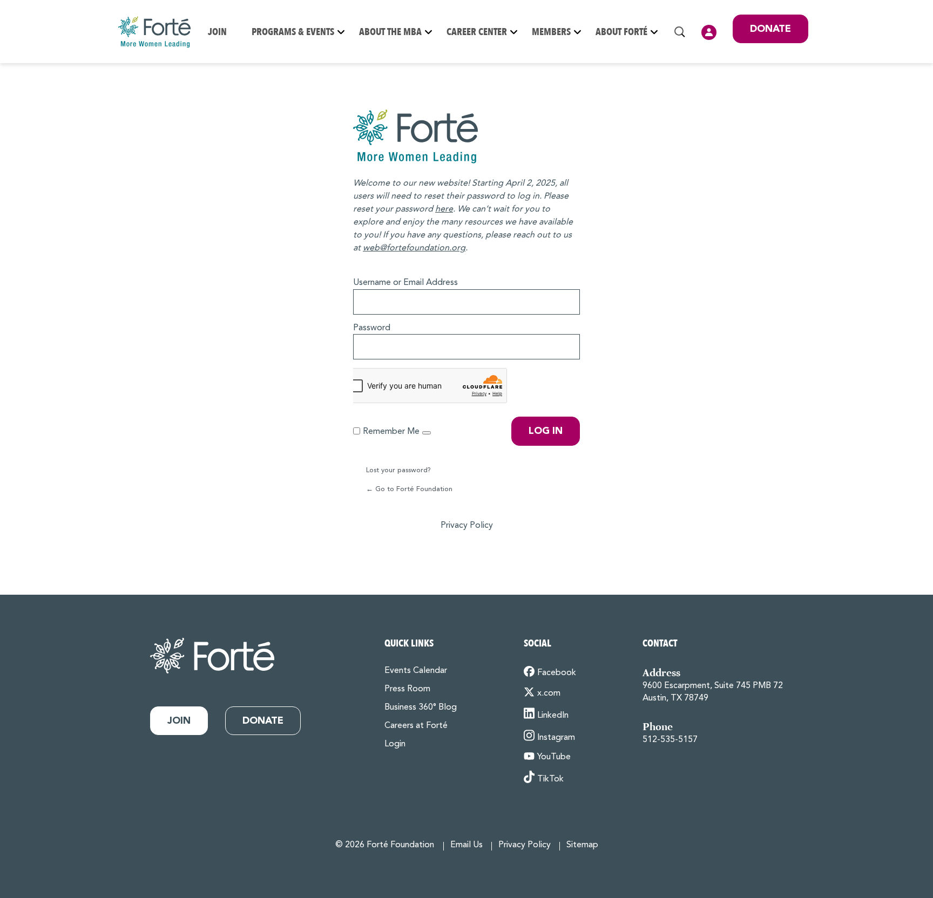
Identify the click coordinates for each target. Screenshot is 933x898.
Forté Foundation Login (466, 137)
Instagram (556, 737)
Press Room (407, 689)
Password (371, 328)
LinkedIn (553, 715)
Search (679, 31)
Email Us (466, 845)
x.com (548, 693)
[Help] (426, 432)
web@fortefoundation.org (414, 248)
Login (708, 32)
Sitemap (582, 845)
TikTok (550, 779)
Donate (770, 29)
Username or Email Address (405, 282)
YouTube (554, 757)
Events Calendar (415, 670)
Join (217, 32)
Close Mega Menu (808, 82)
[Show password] (569, 345)
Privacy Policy (467, 525)
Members (551, 32)
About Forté (621, 32)
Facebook (556, 673)
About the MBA (390, 32)
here (444, 209)
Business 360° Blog (420, 707)
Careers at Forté (416, 726)
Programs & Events (293, 32)
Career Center (477, 32)
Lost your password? (398, 470)
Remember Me (391, 431)
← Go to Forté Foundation (409, 489)
